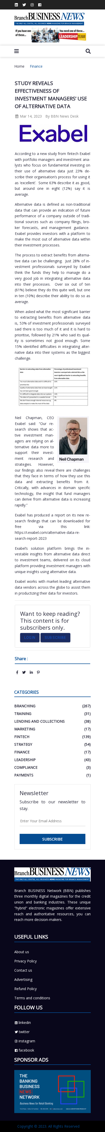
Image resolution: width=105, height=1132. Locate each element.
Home (19, 66)
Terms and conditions (32, 997)
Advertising (23, 979)
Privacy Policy (25, 961)
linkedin (25, 1022)
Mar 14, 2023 (30, 116)
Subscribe (55, 638)
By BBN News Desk (61, 116)
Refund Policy (25, 988)
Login (29, 638)
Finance (36, 66)
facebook (26, 1050)
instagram (27, 1040)
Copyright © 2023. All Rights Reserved (48, 1126)
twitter (24, 1031)
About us (21, 951)
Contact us (23, 970)
